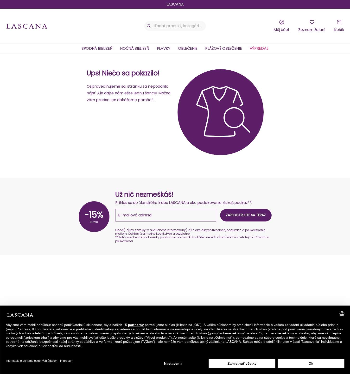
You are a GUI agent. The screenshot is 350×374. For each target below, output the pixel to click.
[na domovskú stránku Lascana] (27, 26)
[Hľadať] (149, 26)
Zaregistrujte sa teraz (246, 215)
